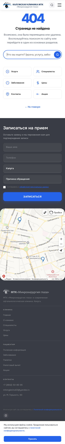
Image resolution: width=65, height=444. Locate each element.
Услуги (14, 71)
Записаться (32, 196)
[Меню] (59, 5)
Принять (32, 439)
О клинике (8, 320)
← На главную (32, 106)
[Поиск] (52, 5)
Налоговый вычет (12, 365)
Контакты (16, 94)
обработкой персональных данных (34, 187)
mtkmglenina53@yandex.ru (16, 390)
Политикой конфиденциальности (48, 409)
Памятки (7, 360)
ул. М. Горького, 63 (12, 395)
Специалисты (48, 71)
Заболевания (17, 82)
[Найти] (57, 54)
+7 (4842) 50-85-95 (13, 385)
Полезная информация (14, 350)
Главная (7, 315)
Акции (44, 94)
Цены (44, 82)
